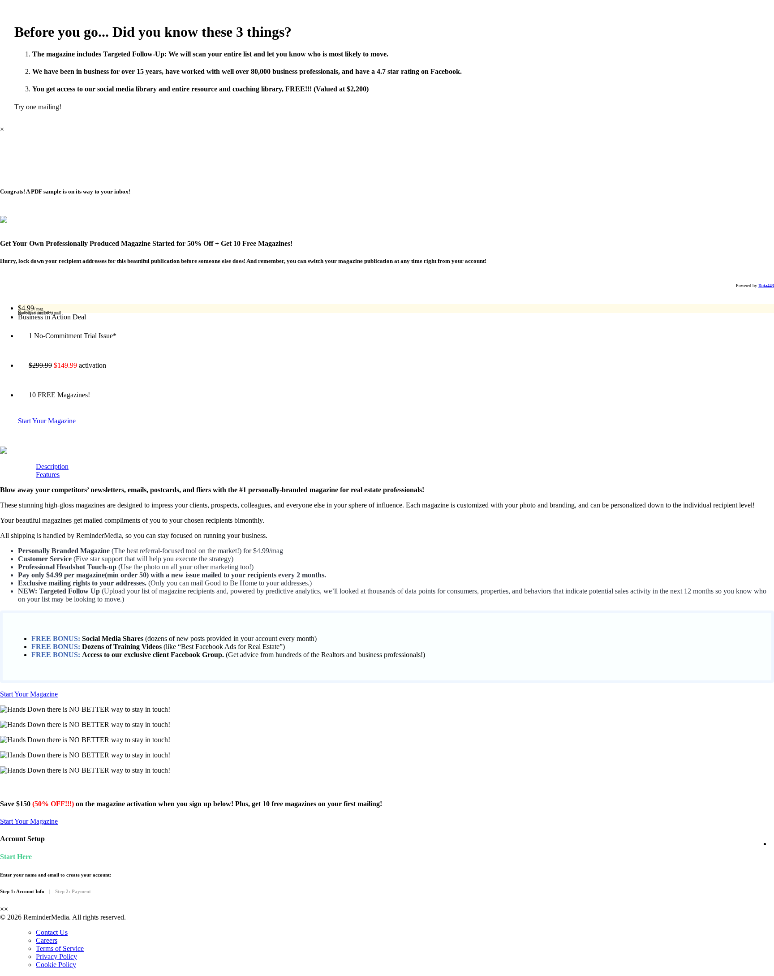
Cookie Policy (56, 964)
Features (48, 474)
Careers (46, 940)
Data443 (766, 285)
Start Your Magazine (47, 421)
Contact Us (52, 932)
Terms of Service (60, 948)
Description (52, 466)
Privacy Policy (56, 956)
